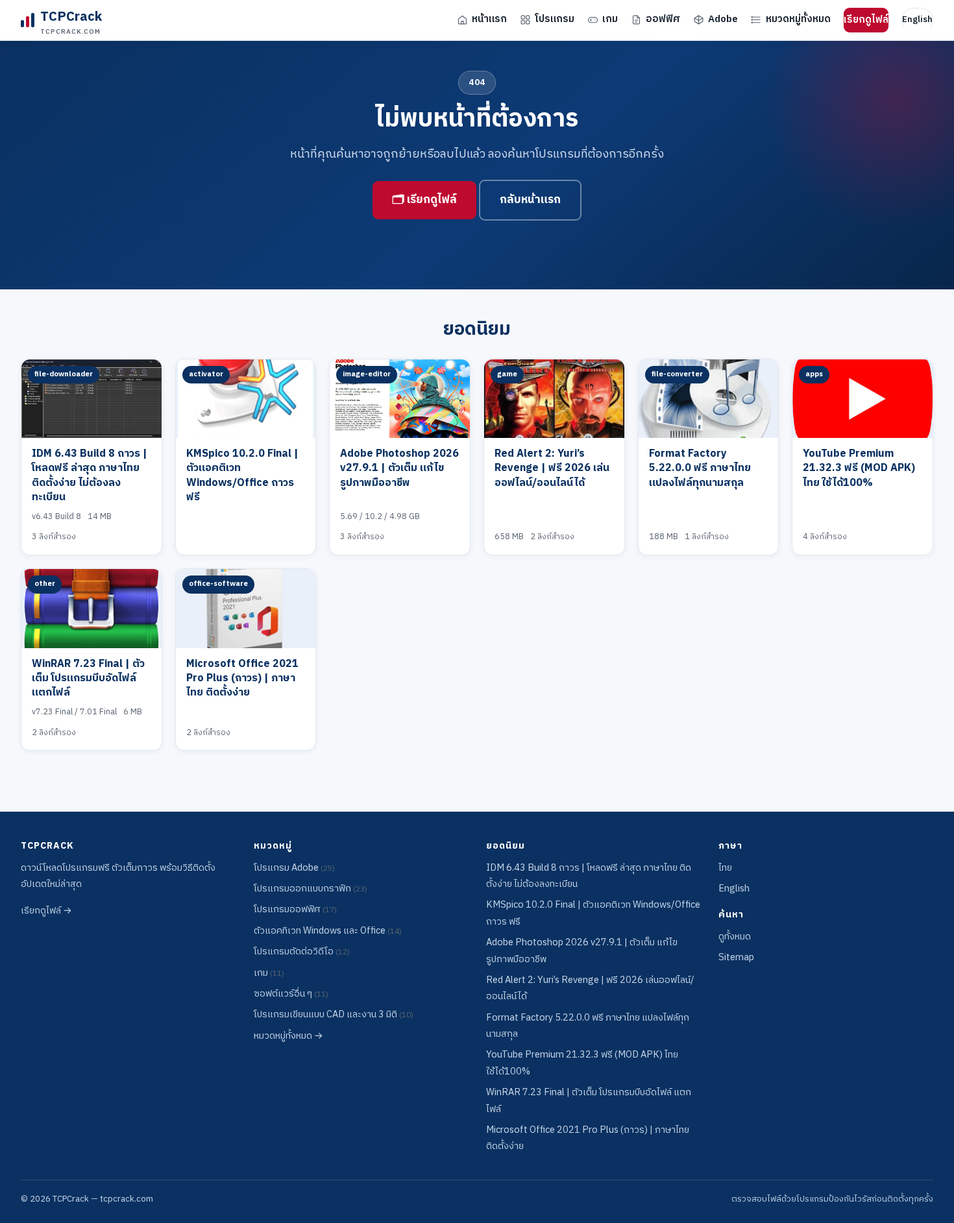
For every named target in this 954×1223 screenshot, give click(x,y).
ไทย (725, 868)
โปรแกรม (554, 19)
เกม (610, 19)
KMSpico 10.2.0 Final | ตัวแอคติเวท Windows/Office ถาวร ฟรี (242, 475)
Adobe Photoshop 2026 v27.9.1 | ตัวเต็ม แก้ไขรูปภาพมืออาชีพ (399, 468)
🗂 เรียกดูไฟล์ (424, 200)
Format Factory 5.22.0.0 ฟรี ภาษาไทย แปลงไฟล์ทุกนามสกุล (700, 468)
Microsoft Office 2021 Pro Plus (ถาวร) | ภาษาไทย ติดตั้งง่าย (242, 678)
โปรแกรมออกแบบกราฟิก (310, 889)
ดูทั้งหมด (734, 937)
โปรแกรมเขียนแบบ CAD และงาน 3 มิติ (333, 1015)
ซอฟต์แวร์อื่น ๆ (291, 994)
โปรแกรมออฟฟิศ (295, 909)
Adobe (723, 19)
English (917, 19)
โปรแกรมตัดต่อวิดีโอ (302, 952)
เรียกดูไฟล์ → (46, 911)
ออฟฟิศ (663, 19)
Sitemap (736, 957)
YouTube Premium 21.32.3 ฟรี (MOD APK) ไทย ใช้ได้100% (859, 468)
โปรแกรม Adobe (294, 868)
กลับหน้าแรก (530, 200)
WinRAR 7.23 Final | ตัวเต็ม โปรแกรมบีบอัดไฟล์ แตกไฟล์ (88, 678)
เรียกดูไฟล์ (866, 20)
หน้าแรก (489, 19)
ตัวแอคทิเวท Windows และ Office (328, 931)
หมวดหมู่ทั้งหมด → (288, 1036)
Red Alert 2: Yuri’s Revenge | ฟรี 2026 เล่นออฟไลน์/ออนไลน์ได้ (552, 468)
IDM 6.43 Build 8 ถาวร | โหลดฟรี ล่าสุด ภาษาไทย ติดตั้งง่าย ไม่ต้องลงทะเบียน (89, 475)
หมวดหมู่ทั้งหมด (798, 19)
